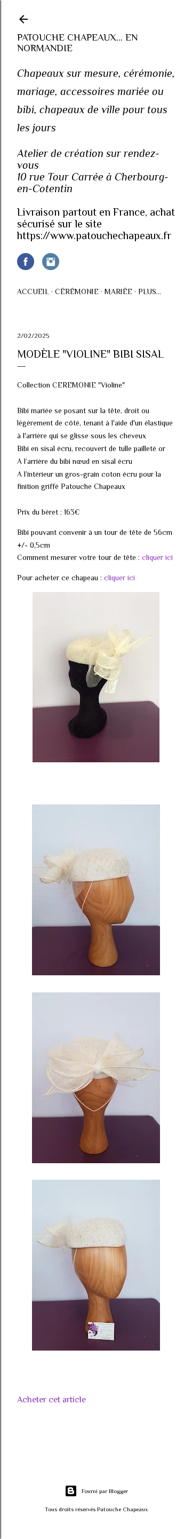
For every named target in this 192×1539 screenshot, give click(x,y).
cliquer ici (157, 557)
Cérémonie (77, 291)
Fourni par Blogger (105, 1491)
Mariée (118, 291)
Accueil (33, 291)
